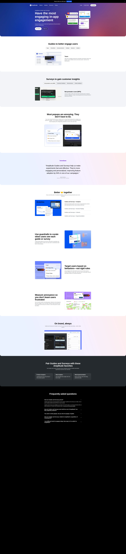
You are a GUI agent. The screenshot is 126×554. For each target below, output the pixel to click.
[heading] (60, 1)
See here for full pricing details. (69, 406)
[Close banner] (124, 1)
